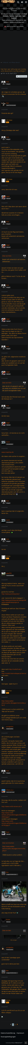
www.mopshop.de (8, 452)
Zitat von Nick (6, 256)
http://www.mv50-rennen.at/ (11, 806)
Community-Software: (14, 1042)
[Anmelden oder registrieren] (22, 2)
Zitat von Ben (6, 930)
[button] (26, 2)
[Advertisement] (14, 45)
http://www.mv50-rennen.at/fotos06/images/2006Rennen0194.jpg (14, 823)
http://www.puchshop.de (10, 594)
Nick (3, 73)
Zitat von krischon (8, 843)
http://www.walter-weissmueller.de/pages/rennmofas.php (14, 703)
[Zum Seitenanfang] (25, 1042)
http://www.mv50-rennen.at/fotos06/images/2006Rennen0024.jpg (14, 815)
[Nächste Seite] (17, 1024)
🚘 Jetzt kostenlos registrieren (14, 26)
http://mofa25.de (14, 669)
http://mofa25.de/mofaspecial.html (13, 673)
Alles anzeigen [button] (13, 940)
